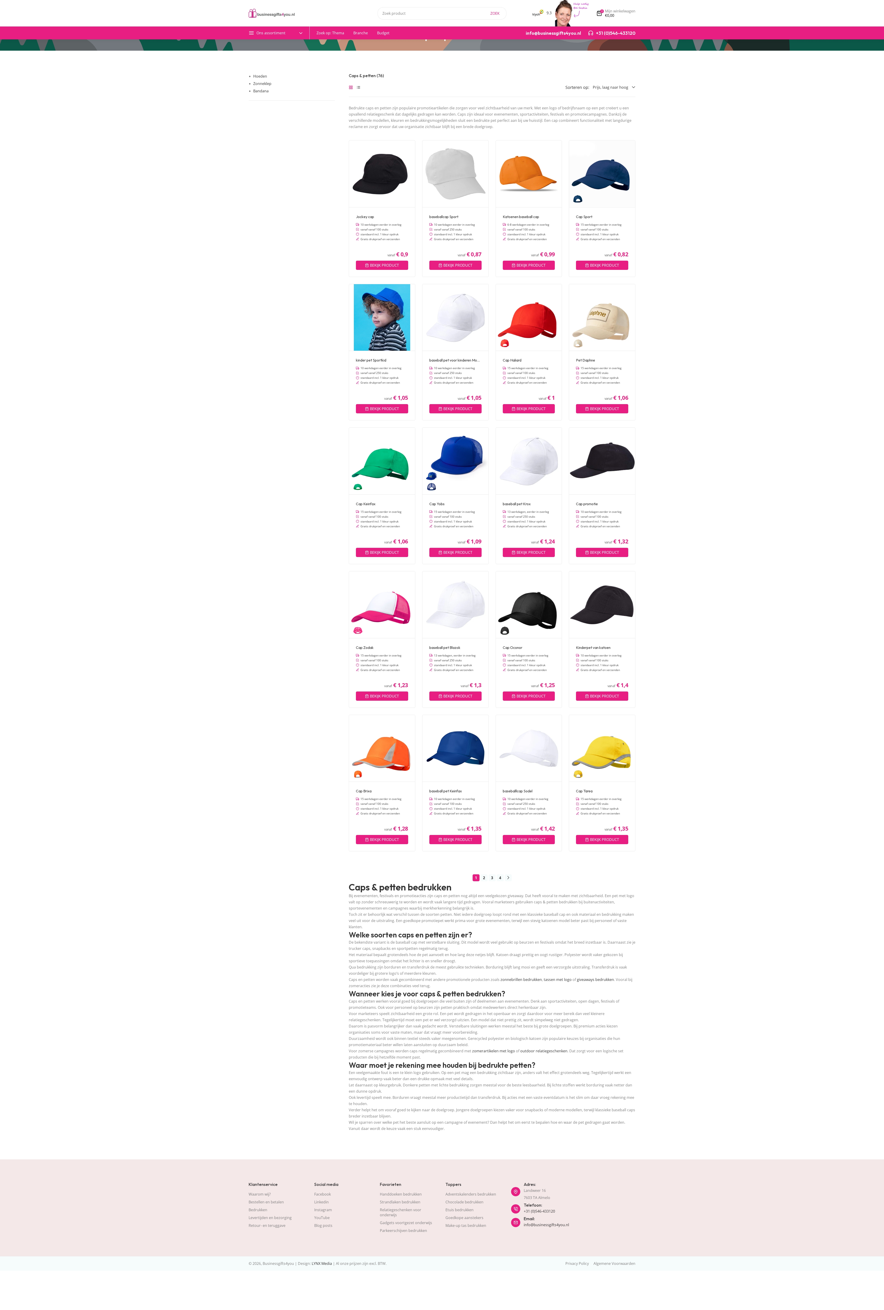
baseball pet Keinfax (445, 791)
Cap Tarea (584, 791)
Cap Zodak (365, 647)
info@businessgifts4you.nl (546, 1224)
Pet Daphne (585, 360)
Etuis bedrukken (459, 1209)
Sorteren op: (577, 87)
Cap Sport (584, 216)
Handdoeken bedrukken (401, 1194)
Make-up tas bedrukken (465, 1225)
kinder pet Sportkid (371, 360)
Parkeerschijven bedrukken (403, 1230)
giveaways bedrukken (595, 979)
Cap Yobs (437, 504)
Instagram (323, 1209)
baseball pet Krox (517, 504)
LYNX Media (322, 1263)
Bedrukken (258, 1209)
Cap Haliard (512, 360)
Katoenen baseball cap (521, 216)
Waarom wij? (260, 1194)
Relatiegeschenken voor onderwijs (400, 1212)
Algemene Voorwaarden (614, 1263)
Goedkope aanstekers (464, 1217)
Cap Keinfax (365, 504)
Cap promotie (587, 504)
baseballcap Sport (443, 216)
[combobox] (442, 13)
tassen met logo (558, 979)
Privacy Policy (577, 1263)
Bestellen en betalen (266, 1202)
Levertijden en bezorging (270, 1217)
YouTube (322, 1217)
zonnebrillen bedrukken (521, 979)
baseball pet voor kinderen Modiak (455, 360)
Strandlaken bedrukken (400, 1202)
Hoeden (260, 76)
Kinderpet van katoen (593, 647)
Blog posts (323, 1225)
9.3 (549, 12)
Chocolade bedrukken (464, 1202)
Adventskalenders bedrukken (470, 1194)
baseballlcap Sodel (517, 791)
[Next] (508, 877)
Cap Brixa (364, 791)
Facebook (322, 1194)
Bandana (261, 90)
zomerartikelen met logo (493, 1050)
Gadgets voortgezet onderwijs (406, 1222)
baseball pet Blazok (444, 647)
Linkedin (321, 1202)
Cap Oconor (512, 647)
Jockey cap (365, 216)
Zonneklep (262, 83)
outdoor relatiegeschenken (543, 1050)
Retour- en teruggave (267, 1225)
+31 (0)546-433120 (539, 1211)
